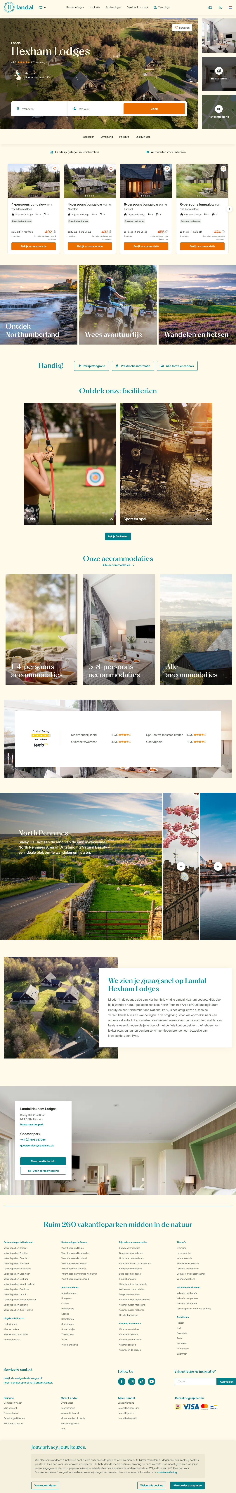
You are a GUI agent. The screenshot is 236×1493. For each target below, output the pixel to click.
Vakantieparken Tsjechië (73, 1268)
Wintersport (183, 1348)
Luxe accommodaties (130, 1273)
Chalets (65, 1303)
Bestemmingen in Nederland (18, 1242)
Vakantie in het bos (128, 1334)
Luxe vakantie (184, 1253)
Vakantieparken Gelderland (17, 1268)
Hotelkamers (67, 1308)
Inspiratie (94, 7)
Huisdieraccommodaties (131, 1258)
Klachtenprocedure (13, 1423)
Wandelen (182, 1343)
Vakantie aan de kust (129, 1329)
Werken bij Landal (70, 1413)
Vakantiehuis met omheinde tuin (135, 1263)
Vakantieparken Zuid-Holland (18, 1309)
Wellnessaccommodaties (131, 1289)
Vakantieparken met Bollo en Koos (194, 1308)
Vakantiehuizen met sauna (132, 1304)
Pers (63, 1428)
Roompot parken (12, 1339)
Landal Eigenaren (126, 1413)
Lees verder (17, 334)
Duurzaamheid (68, 1408)
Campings (164, 7)
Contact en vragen (13, 1402)
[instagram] (132, 1384)
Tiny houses (67, 1334)
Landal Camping (126, 1402)
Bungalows (66, 1298)
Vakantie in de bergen (130, 1349)
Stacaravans (67, 1324)
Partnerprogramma (70, 1423)
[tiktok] (142, 1384)
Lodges (65, 1313)
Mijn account (10, 1408)
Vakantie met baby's (187, 1293)
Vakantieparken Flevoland (16, 1258)
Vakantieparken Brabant (15, 1248)
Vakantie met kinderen (188, 1287)
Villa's (64, 1339)
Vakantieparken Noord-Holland (19, 1284)
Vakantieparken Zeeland (16, 1304)
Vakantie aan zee (127, 1344)
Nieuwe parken (11, 1329)
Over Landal (67, 1402)
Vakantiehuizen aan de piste (133, 1284)
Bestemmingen (75, 7)
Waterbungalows (69, 1344)
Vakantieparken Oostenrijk (74, 1263)
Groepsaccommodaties (131, 1253)
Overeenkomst (11, 1413)
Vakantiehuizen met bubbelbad (134, 1299)
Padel (179, 1338)
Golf (179, 1328)
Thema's (181, 1242)
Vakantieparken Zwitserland (75, 1279)
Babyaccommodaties (129, 1248)
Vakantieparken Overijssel (17, 1289)
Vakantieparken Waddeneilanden (20, 1299)
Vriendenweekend (186, 1279)
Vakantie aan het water (130, 1339)
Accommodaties (70, 1287)
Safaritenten (67, 1319)
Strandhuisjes (68, 1329)
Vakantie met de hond (188, 1268)
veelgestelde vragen (27, 1378)
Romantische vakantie (188, 1263)
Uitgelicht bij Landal (14, 1318)
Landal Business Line (128, 1408)
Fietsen (180, 1322)
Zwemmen (182, 1353)
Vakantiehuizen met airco (131, 1309)
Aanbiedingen (113, 7)
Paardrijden (182, 1333)
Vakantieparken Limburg (16, 1279)
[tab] (81, 866)
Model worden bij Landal (73, 1418)
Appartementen (69, 1293)
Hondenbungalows (128, 1315)
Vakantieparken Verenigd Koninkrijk (79, 1273)
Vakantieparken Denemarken (75, 1253)
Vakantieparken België (72, 1248)
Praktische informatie (135, 366)
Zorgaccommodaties (129, 1294)
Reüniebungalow (127, 1279)
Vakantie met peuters (187, 1298)
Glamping (181, 1248)
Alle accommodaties (116, 565)
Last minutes (10, 1324)
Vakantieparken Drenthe (16, 1253)
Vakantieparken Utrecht (15, 1294)
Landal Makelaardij (127, 1418)
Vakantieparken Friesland (16, 1263)
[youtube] (151, 1384)
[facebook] (122, 1384)
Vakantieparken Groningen (17, 1273)
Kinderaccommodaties (130, 1268)
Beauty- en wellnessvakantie (191, 1273)
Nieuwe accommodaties (16, 1334)
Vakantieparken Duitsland (74, 1258)
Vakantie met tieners (187, 1303)
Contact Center (43, 1382)
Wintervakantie (184, 1258)
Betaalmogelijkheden (14, 1418)
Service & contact (137, 7)
